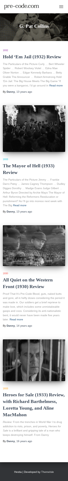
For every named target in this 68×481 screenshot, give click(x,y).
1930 (5, 273)
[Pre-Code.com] (23, 6)
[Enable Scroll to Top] (60, 473)
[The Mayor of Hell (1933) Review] (34, 128)
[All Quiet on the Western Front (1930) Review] (34, 245)
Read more (56, 85)
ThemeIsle (47, 471)
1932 (5, 50)
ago (24, 91)
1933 (5, 159)
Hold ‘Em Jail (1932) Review (32, 56)
